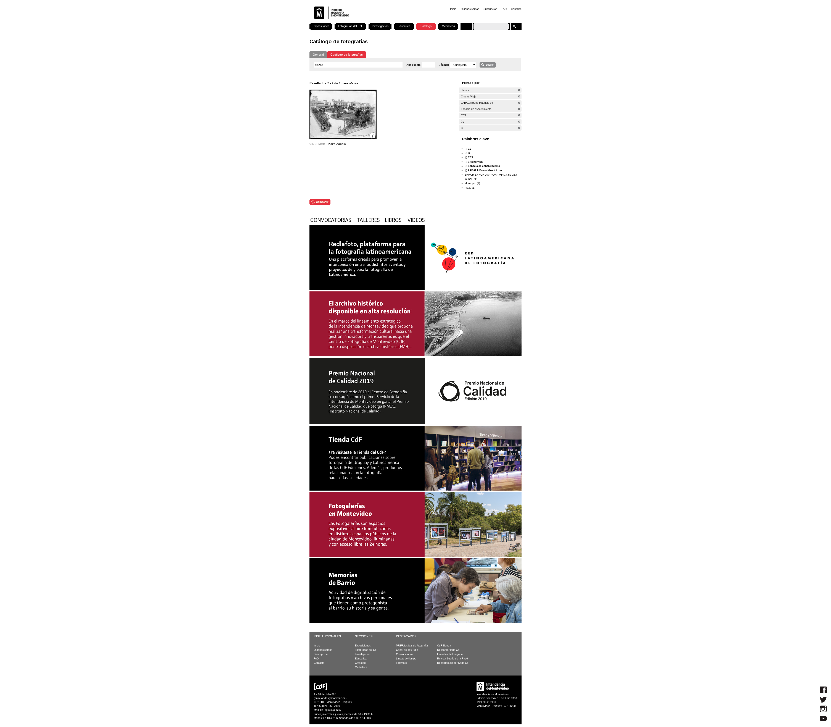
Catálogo (426, 26)
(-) (518, 90)
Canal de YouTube (407, 649)
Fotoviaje (401, 662)
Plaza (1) (470, 187)
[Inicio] (366, 21)
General (318, 54)
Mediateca (448, 26)
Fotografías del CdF (350, 26)
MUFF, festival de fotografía (412, 645)
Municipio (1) (472, 183)
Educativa (404, 26)
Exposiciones (320, 26)
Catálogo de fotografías (346, 54)
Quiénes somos (470, 9)
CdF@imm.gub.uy (330, 710)
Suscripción (490, 9)
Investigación (380, 26)
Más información (372, 135)
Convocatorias (404, 654)
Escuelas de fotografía (450, 654)
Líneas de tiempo (406, 658)
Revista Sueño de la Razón (453, 658)
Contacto (516, 9)
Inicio (453, 9)
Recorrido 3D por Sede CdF (453, 662)
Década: (444, 64)
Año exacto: (414, 64)
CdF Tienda (444, 645)
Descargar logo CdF (449, 649)
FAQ (504, 9)
